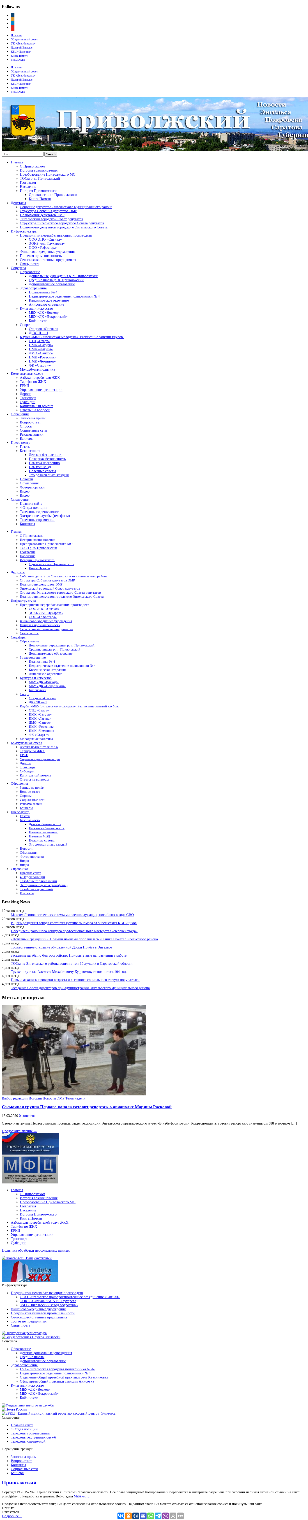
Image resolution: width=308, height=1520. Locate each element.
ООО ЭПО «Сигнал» (45, 239)
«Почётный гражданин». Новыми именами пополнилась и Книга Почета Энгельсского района (84, 939)
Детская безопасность (45, 455)
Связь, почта (29, 264)
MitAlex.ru (82, 1496)
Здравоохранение (33, 288)
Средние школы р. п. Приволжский (56, 280)
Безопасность (30, 451)
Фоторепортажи (32, 487)
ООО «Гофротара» (43, 247)
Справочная (20, 499)
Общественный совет (24, 39)
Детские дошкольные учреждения (46, 1353)
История (35, 1098)
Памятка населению (44, 463)
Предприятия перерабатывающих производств (56, 235)
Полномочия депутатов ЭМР (42, 215)
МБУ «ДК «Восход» (44, 312)
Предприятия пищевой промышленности (43, 1313)
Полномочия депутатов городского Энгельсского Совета (64, 227)
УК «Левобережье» (23, 43)
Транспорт (28, 398)
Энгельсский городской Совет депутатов (51, 219)
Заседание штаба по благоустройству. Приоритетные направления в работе (68, 955)
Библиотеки (38, 321)
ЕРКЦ (24, 386)
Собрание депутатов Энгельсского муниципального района (66, 207)
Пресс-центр (20, 442)
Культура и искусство (36, 308)
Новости (16, 35)
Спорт (25, 325)
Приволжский (19, 1482)
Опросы (26, 426)
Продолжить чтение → (19, 1131)
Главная (17, 162)
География (28, 182)
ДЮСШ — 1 (38, 333)
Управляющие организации (41, 390)
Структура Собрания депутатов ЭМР (48, 211)
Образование (30, 272)
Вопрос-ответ (30, 422)
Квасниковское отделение (49, 300)
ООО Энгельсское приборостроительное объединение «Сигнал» (70, 1297)
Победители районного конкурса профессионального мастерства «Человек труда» (74, 931)
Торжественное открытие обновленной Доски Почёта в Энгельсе (61, 947)
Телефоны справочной (37, 520)
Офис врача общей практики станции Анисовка (57, 1381)
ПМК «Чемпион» (42, 361)
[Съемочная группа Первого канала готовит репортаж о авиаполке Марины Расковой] (74, 1094)
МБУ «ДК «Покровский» (48, 316)
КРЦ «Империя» (21, 51)
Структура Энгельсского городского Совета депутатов (62, 223)
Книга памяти (19, 55)
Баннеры (26, 438)
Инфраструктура (24, 231)
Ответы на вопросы (35, 410)
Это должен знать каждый (49, 475)
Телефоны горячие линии (39, 512)
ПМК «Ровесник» (42, 357)
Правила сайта (31, 503)
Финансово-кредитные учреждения (47, 251)
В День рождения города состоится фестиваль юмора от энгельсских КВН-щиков (74, 923)
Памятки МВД (40, 467)
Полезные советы (42, 471)
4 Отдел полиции (33, 507)
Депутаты (18, 203)
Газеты (25, 447)
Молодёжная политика (37, 369)
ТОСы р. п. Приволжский (40, 178)
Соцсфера (18, 268)
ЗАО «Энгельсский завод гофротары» (49, 1305)
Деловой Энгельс (21, 47)
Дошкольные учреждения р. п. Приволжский (63, 276)
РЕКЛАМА (18, 59)
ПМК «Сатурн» (41, 345)
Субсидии (27, 402)
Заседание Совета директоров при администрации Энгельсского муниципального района (80, 988)
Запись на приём (33, 418)
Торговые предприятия (28, 1321)
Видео (25, 491)
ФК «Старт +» (40, 365)
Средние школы (32, 1357)
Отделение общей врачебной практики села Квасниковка (64, 1377)
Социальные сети (33, 430)
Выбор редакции (15, 1098)
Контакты (27, 524)
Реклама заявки (32, 434)
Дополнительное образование (52, 284)
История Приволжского (38, 191)
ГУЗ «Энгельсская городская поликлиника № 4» (57, 1369)
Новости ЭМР (53, 1098)
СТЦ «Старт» (39, 341)
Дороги (25, 394)
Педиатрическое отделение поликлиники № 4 (64, 296)
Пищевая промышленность (41, 256)
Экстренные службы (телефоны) (45, 516)
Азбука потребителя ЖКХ (40, 377)
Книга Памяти (40, 199)
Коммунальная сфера (27, 373)
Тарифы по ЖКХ (33, 381)
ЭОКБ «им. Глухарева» (47, 243)
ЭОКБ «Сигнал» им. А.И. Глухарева (48, 1301)
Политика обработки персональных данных (36, 1250)
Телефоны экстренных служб (33, 1437)
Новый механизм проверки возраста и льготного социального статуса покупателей (75, 980)
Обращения (20, 414)
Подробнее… (12, 1516)
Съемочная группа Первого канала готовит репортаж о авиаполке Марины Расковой (87, 1106)
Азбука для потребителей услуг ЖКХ (40, 1222)
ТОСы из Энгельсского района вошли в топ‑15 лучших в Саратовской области (72, 963)
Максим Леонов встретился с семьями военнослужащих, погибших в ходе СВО (72, 915)
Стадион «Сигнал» (43, 329)
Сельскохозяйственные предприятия (48, 260)
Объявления (29, 483)
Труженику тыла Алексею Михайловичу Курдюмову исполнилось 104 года (69, 972)
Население (28, 186)
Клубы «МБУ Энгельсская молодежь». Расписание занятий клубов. (72, 337)
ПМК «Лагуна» (41, 349)
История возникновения (38, 170)
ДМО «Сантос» (41, 353)
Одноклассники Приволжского (53, 195)
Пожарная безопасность (47, 459)
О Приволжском (32, 166)
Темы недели (75, 1098)
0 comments (27, 1116)
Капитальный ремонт (36, 406)
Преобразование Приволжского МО (48, 174)
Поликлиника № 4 (43, 292)
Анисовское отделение (46, 304)
